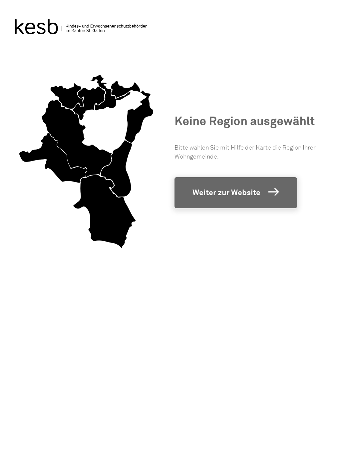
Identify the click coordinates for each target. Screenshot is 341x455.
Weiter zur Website (226, 193)
